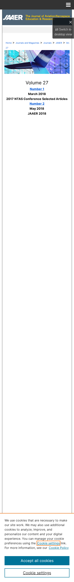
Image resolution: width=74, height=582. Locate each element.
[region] (37, 547)
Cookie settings (48, 543)
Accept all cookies (37, 560)
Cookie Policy (59, 548)
